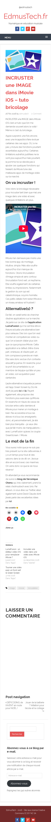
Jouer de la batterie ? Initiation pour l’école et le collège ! (34, 706)
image (12, 588)
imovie (21, 588)
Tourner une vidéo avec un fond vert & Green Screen (14, 570)
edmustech (24, 114)
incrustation (33, 588)
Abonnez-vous (19, 783)
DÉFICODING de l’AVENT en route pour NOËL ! (14, 705)
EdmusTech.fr (26, 16)
